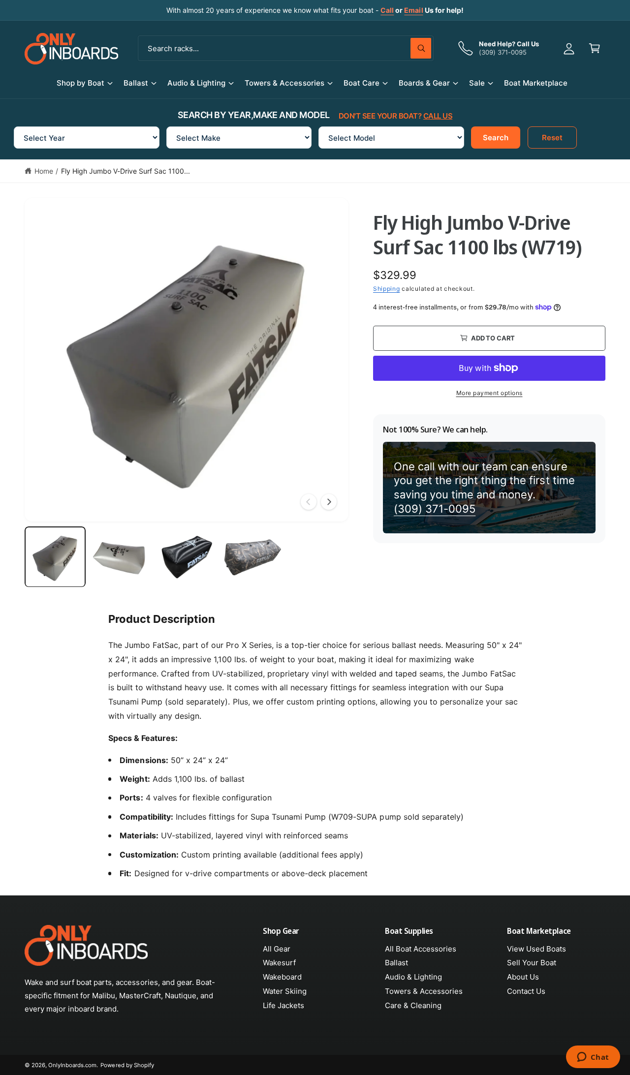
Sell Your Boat (531, 962)
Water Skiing (285, 991)
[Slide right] (329, 502)
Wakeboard (282, 977)
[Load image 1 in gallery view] (55, 556)
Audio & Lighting (196, 83)
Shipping (386, 288)
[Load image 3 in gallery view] (186, 556)
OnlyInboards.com (72, 1065)
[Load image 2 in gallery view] (121, 556)
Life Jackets (283, 1005)
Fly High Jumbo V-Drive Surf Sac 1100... (125, 171)
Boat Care (361, 83)
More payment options (489, 392)
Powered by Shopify (127, 1065)
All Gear (276, 948)
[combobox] (286, 48)
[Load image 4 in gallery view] (252, 556)
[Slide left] (308, 502)
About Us (523, 977)
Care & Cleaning (413, 1005)
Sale (477, 83)
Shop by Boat (80, 83)
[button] (594, 48)
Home (43, 171)
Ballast (136, 83)
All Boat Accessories (420, 948)
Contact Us (526, 991)
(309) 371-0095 (434, 508)
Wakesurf (279, 962)
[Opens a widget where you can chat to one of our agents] (593, 1057)
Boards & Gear (424, 83)
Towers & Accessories (284, 83)
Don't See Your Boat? (395, 116)
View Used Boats (536, 948)
